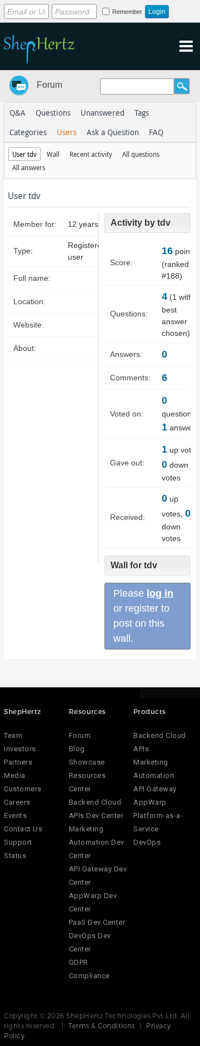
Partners (18, 762)
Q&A (17, 112)
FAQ (156, 132)
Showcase (87, 762)
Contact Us (23, 829)
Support (18, 842)
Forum (49, 85)
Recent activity (90, 154)
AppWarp (150, 802)
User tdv (24, 154)
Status (15, 855)
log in (160, 593)
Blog (77, 749)
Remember (127, 11)
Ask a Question (113, 132)
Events (15, 815)
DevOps (147, 842)
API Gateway (155, 789)
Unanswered (102, 112)
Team (13, 735)
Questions (53, 112)
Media (15, 775)
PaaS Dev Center (97, 922)
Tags (141, 112)
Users (67, 132)
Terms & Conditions (101, 1025)
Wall (53, 154)
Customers (23, 789)
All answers (28, 167)
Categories (28, 132)
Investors (20, 749)
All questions (140, 154)
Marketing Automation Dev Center (96, 842)
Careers (17, 802)
